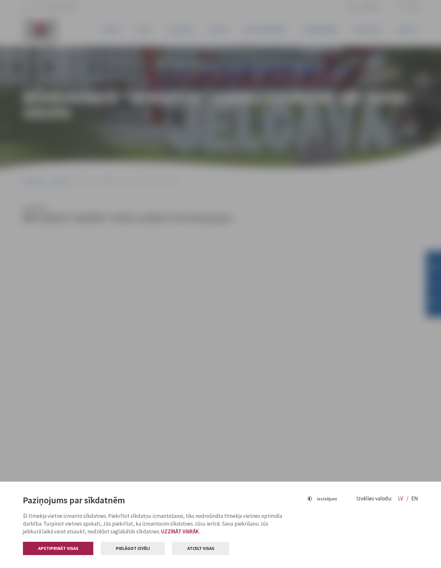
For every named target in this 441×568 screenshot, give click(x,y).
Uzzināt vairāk (180, 531)
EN (414, 498)
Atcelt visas (200, 548)
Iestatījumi (327, 499)
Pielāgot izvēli (133, 548)
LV (401, 498)
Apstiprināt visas (58, 548)
